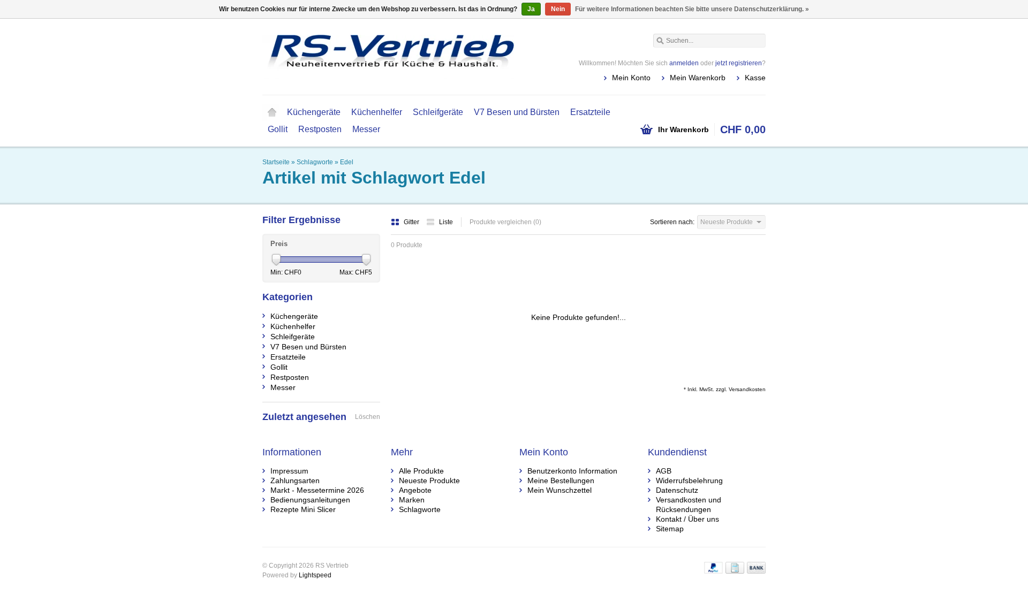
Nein (558, 9)
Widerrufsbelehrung (689, 480)
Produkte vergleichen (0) (505, 222)
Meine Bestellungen (560, 480)
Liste (446, 222)
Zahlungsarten (295, 480)
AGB (663, 471)
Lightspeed (315, 575)
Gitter (412, 222)
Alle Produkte (421, 471)
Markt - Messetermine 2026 (317, 490)
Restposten (320, 129)
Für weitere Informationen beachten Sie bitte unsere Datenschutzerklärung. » (692, 9)
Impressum (289, 471)
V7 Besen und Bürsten (517, 112)
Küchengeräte (314, 112)
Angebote (415, 490)
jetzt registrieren (738, 63)
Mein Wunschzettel (559, 490)
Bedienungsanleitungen (310, 499)
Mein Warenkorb (697, 77)
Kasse (755, 77)
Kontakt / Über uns (687, 519)
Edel (346, 162)
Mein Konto (631, 77)
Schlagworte (315, 162)
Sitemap (670, 528)
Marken (412, 499)
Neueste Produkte (429, 480)
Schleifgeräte (438, 112)
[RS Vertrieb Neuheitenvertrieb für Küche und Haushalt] (388, 56)
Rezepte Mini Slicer (303, 509)
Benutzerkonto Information (572, 471)
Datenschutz (677, 490)
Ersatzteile (590, 112)
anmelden (684, 63)
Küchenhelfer (376, 112)
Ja (531, 9)
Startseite (272, 112)
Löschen (367, 417)
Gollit (278, 129)
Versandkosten (747, 389)
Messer (366, 129)
